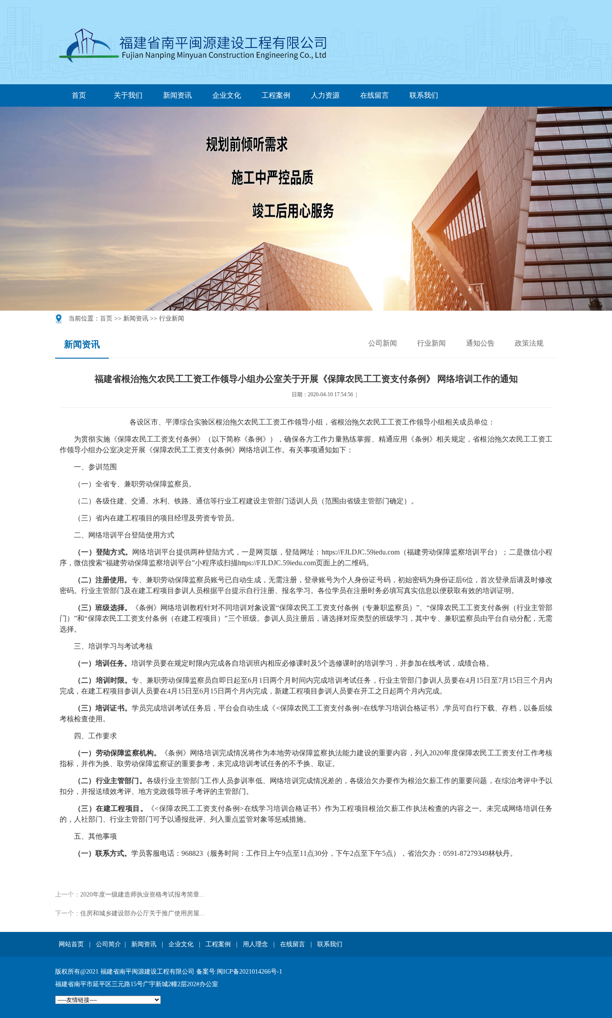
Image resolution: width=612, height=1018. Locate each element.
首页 (79, 95)
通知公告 (480, 343)
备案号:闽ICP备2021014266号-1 (239, 971)
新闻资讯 (177, 95)
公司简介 (108, 944)
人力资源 (325, 95)
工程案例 (276, 95)
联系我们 (423, 95)
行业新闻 (431, 343)
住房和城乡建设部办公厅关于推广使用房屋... (142, 913)
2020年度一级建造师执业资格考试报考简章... (142, 894)
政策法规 (529, 343)
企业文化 (226, 95)
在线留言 (374, 95)
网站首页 (71, 944)
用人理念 (255, 944)
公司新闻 (382, 343)
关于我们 (128, 95)
